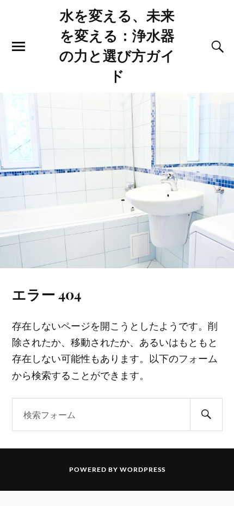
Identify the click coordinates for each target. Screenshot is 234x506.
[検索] (206, 414)
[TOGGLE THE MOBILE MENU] (18, 46)
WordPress (142, 469)
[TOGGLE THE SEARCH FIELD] (216, 46)
